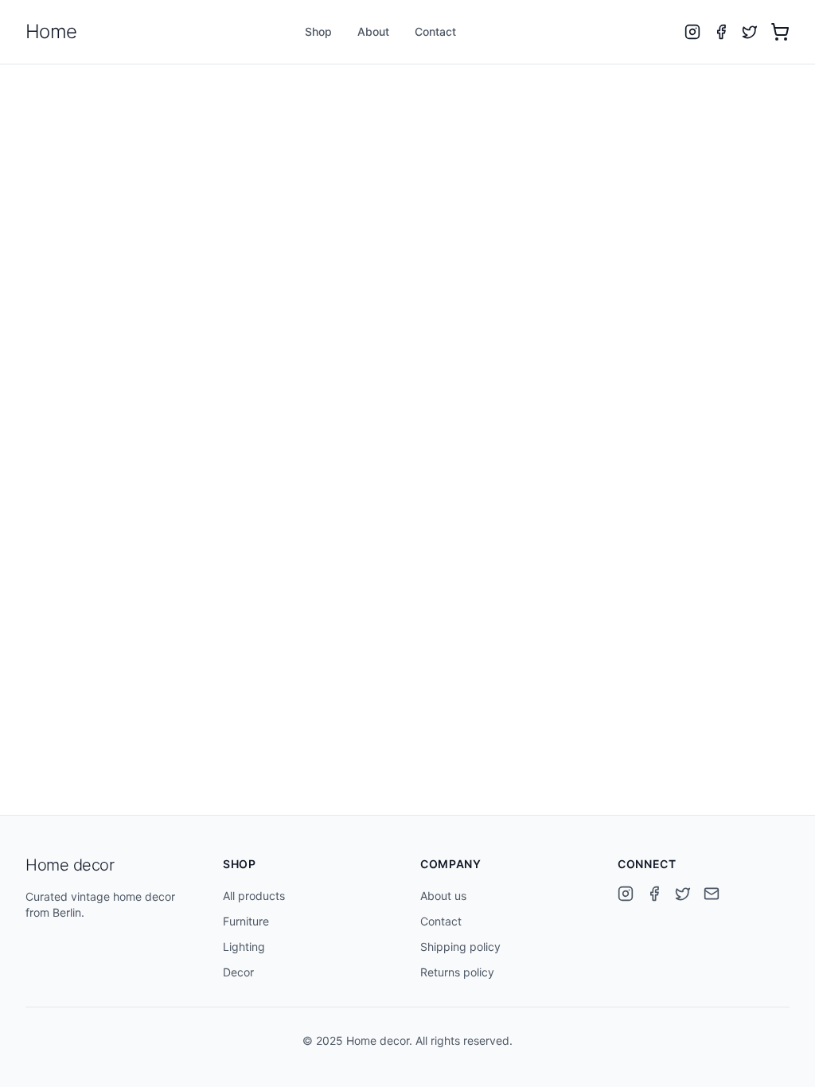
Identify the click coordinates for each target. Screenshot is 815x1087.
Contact (435, 31)
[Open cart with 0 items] (780, 31)
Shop (318, 31)
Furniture (246, 921)
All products (254, 895)
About (373, 31)
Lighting (244, 946)
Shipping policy (460, 946)
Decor (238, 972)
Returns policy (457, 972)
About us (443, 895)
